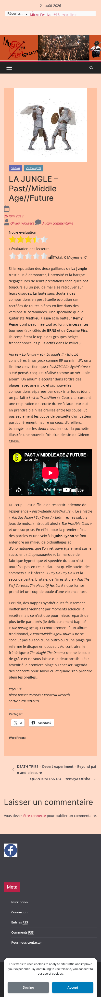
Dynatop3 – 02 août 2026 (50, 13)
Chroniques (33, 168)
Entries (19, 922)
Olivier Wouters (22, 223)
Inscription (19, 902)
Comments (22, 932)
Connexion (19, 912)
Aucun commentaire (57, 223)
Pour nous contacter (26, 942)
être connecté (34, 815)
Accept (72, 987)
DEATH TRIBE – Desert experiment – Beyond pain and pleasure (56, 769)
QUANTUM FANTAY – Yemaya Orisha (60, 778)
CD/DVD (15, 168)
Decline (28, 987)
